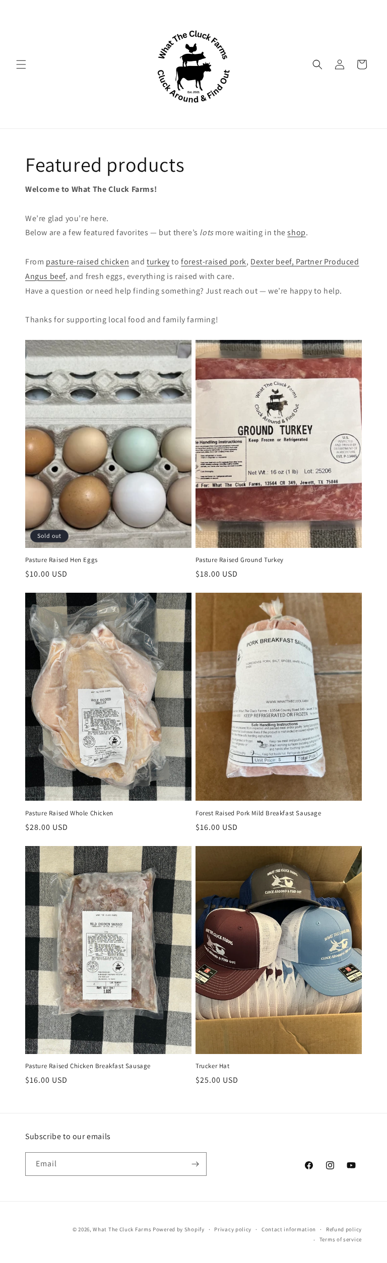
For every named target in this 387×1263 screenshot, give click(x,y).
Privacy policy (232, 1229)
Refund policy (344, 1229)
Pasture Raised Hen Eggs (61, 560)
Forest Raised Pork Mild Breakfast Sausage (258, 813)
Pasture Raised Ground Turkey (240, 560)
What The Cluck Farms (122, 1229)
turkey (158, 261)
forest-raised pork (213, 261)
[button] (21, 64)
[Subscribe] (195, 1164)
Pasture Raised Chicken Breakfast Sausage (88, 1066)
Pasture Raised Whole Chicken (69, 813)
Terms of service (340, 1239)
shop (296, 232)
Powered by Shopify (179, 1229)
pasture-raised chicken (87, 261)
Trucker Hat (213, 1066)
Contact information (289, 1229)
